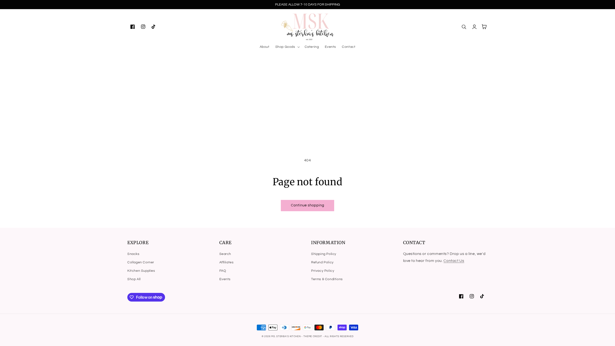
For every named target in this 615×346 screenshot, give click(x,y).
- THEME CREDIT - (313, 336)
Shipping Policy (323, 254)
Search (225, 254)
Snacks (133, 254)
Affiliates (226, 262)
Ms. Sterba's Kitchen (286, 336)
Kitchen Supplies (141, 270)
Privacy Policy (322, 270)
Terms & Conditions (327, 279)
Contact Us (453, 261)
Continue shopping (307, 205)
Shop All (134, 279)
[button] (287, 47)
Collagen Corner (140, 262)
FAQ (222, 270)
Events (225, 279)
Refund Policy (322, 262)
